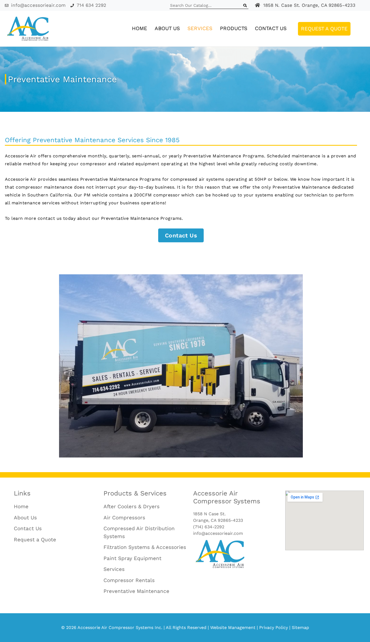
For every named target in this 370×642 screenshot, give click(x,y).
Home (139, 28)
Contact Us (271, 28)
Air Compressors (124, 517)
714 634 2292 (91, 5)
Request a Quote (324, 29)
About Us (167, 28)
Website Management (232, 627)
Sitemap (300, 627)
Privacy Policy (273, 627)
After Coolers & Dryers (131, 506)
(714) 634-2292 (208, 526)
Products (233, 28)
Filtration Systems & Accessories (144, 547)
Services (199, 28)
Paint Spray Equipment (132, 558)
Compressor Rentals (129, 580)
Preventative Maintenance (136, 591)
